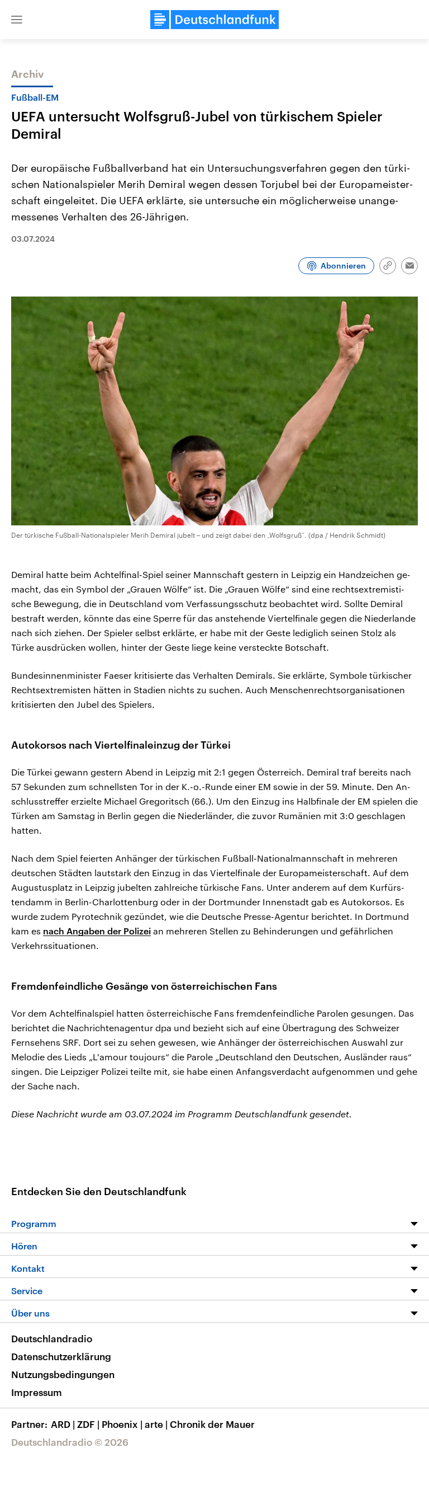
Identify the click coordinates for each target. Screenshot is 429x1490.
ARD (63, 1424)
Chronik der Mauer (212, 1424)
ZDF (88, 1424)
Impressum (36, 1392)
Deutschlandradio (51, 1338)
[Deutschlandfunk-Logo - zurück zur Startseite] (214, 19)
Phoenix (122, 1424)
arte (156, 1424)
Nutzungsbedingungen (63, 1374)
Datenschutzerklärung (61, 1356)
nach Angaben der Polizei (97, 930)
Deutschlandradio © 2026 (69, 1441)
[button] (16, 19)
